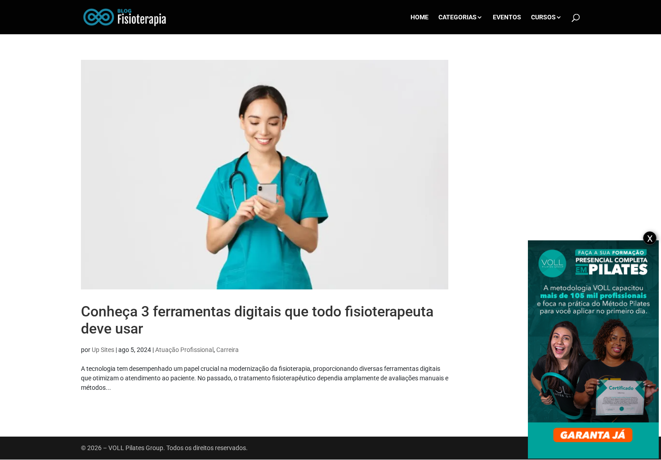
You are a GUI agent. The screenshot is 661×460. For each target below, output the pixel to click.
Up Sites (103, 349)
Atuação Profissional (184, 349)
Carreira (227, 349)
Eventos (507, 17)
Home (420, 17)
